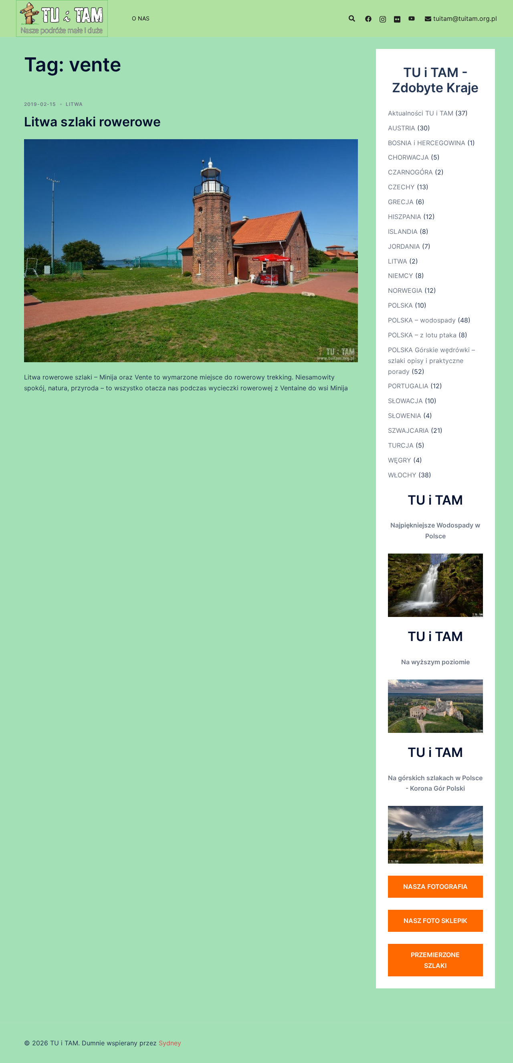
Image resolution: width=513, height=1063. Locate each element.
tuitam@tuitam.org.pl (465, 18)
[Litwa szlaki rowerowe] (191, 250)
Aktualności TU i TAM (420, 113)
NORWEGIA (405, 290)
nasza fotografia (435, 886)
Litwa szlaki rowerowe (92, 122)
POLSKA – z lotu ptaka (422, 335)
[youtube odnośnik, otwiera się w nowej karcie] (411, 18)
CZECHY (401, 187)
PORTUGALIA (408, 386)
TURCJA (401, 445)
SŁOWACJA (405, 401)
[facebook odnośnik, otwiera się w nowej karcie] (368, 18)
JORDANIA (404, 246)
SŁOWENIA (404, 416)
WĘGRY (399, 460)
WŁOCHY (402, 475)
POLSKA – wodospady (422, 320)
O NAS (140, 18)
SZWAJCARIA (408, 430)
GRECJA (401, 202)
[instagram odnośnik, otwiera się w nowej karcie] (383, 18)
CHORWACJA (408, 157)
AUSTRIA (401, 128)
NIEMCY (400, 276)
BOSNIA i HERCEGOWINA (426, 143)
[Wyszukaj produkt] (352, 18)
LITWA (74, 104)
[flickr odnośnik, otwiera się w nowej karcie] (397, 18)
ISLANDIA (403, 231)
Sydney (170, 1043)
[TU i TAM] (62, 18)
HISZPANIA (404, 217)
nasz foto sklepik (435, 921)
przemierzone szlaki (435, 960)
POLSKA (400, 305)
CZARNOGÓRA (410, 172)
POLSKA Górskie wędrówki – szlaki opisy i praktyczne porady (431, 360)
